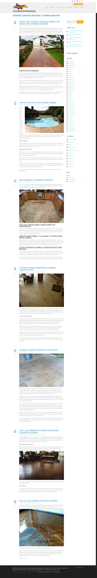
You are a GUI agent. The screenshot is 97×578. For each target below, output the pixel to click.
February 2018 (71, 79)
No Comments (36, 25)
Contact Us (76, 7)
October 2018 (71, 63)
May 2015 (70, 118)
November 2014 (71, 130)
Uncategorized (35, 104)
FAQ (44, 569)
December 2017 (71, 83)
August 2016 (70, 115)
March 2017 (70, 101)
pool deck (57, 136)
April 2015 (70, 120)
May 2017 (70, 97)
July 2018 (70, 69)
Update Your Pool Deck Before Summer (37, 102)
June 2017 (70, 95)
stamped (44, 80)
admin (24, 25)
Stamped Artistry (46, 339)
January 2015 (71, 126)
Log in (69, 175)
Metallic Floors (70, 153)
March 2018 (70, 77)
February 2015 (71, 124)
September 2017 (71, 89)
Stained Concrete (29, 434)
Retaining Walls (70, 158)
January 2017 (71, 105)
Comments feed (71, 179)
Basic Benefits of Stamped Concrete (36, 180)
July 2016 (70, 116)
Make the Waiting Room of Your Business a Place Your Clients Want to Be (75, 46)
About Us (58, 7)
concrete (25, 157)
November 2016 (71, 109)
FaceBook (25, 558)
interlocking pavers (24, 233)
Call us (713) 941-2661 (78, 4)
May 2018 (70, 73)
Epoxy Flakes (69, 144)
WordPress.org (71, 181)
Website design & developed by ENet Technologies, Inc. (50, 571)
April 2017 (70, 99)
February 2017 (71, 103)
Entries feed (70, 177)
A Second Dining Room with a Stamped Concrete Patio (37, 269)
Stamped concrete (22, 184)
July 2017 (70, 93)
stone (62, 231)
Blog (82, 7)
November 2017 (71, 85)
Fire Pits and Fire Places (71, 147)
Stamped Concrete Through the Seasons (38, 350)
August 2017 (70, 91)
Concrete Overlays (70, 142)
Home (47, 7)
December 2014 (71, 128)
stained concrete (28, 152)
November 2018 (71, 61)
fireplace (25, 82)
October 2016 (71, 111)
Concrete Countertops (71, 139)
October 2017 (71, 87)
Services (52, 7)
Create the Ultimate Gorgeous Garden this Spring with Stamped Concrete (39, 22)
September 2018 (71, 65)
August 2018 (70, 67)
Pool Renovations (29, 104)
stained (49, 80)
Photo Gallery (69, 7)
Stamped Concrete (29, 25)
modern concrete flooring (41, 441)
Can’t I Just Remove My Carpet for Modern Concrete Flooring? (38, 431)
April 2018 (70, 75)
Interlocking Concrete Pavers (72, 150)
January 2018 (71, 81)
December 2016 (71, 107)
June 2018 (70, 71)
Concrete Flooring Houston (37, 569)
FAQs (63, 7)
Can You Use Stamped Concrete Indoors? (38, 501)
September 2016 (71, 113)
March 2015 (70, 122)
